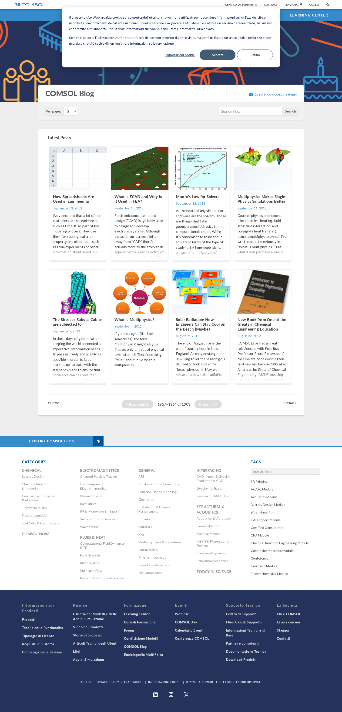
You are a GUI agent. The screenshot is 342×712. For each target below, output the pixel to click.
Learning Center (309, 15)
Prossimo (207, 404)
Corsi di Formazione (140, 622)
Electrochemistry (34, 508)
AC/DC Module (262, 489)
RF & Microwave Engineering (101, 511)
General (146, 470)
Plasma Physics (91, 496)
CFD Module (260, 535)
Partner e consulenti (242, 643)
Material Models (208, 534)
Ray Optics (88, 504)
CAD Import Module (266, 520)
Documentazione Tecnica (246, 651)
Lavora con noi (288, 622)
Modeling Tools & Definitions (159, 542)
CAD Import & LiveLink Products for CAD (213, 478)
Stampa (283, 630)
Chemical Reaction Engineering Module (280, 543)
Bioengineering (262, 512)
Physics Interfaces (152, 557)
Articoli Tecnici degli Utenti (95, 643)
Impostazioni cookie (180, 55)
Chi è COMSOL (289, 614)
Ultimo (289, 403)
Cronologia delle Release (42, 652)
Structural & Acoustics (211, 509)
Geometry (146, 499)
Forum (129, 630)
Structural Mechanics (212, 561)
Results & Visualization (155, 565)
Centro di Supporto (241, 4)
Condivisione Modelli (141, 638)
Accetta (218, 55)
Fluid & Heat (92, 537)
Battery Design (33, 476)
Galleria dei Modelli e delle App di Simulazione (95, 616)
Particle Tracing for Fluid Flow (102, 578)
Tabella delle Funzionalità (42, 627)
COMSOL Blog (135, 646)
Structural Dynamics (212, 553)
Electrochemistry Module (269, 574)
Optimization (148, 550)
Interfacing (209, 470)
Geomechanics (208, 526)
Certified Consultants (267, 528)
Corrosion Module (264, 566)
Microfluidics (89, 563)
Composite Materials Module (272, 551)
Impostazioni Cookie (164, 682)
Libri (76, 651)
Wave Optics (89, 527)
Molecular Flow (91, 571)
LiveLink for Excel (209, 488)
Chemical (31, 470)
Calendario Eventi (189, 630)
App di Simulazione (88, 659)
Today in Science (214, 571)
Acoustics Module (264, 497)
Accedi (314, 4)
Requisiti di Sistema (38, 644)
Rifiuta (255, 55)
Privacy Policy (107, 682)
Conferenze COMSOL (192, 638)
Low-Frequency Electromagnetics (93, 486)
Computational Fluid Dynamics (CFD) (102, 545)
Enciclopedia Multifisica (143, 654)
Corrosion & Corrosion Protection (38, 498)
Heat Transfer (90, 555)
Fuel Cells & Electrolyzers (40, 523)
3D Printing (259, 481)
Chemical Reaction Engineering (36, 486)
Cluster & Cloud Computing (159, 484)
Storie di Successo (88, 635)
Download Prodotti (241, 659)
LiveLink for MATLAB (212, 496)
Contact (271, 4)
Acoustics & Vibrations (214, 518)
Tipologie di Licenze (38, 635)
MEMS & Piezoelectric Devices (213, 543)
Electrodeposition (35, 515)
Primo (54, 403)
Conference (260, 558)
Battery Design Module (268, 505)
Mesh (142, 534)
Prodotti (29, 619)
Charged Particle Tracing (98, 476)
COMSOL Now (35, 533)
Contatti (283, 638)
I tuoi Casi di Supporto (244, 622)
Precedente (138, 404)
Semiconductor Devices (97, 519)
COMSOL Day (186, 622)
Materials (145, 527)
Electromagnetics (99, 470)
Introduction (148, 519)
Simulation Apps (150, 573)
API (141, 476)
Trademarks (133, 682)
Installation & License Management (154, 509)
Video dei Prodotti (88, 627)
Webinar (182, 614)
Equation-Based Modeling (157, 492)
